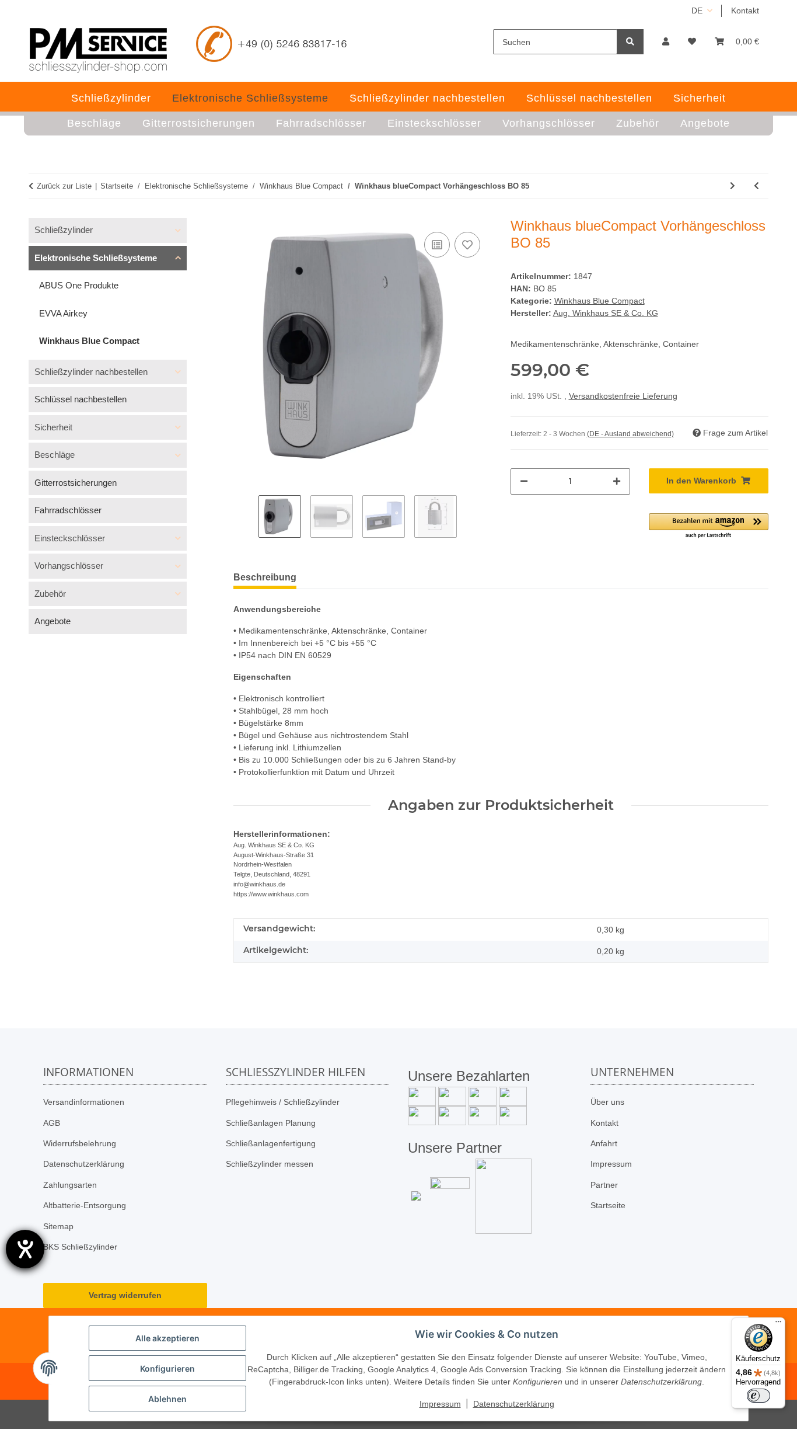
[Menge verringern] (524, 481)
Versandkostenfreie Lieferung (623, 396)
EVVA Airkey (63, 313)
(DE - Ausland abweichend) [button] (630, 434)
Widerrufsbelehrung (79, 1143)
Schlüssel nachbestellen (80, 399)
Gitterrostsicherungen (75, 483)
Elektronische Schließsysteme (95, 258)
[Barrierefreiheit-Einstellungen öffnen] (25, 1249)
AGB (51, 1123)
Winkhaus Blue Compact (599, 300)
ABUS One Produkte (78, 285)
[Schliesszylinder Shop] (98, 50)
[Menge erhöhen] (617, 481)
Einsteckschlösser (69, 538)
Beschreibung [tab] (264, 577)
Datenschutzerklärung (83, 1163)
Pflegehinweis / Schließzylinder (283, 1102)
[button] (666, 42)
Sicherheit (53, 427)
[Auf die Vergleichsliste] (437, 245)
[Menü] (778, 1324)
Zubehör (50, 594)
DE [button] (696, 10)
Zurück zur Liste (64, 186)
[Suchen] (630, 41)
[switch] (758, 1396)
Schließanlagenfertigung (271, 1143)
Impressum (611, 1163)
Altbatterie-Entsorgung (84, 1205)
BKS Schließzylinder (80, 1246)
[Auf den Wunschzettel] (467, 245)
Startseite (607, 1205)
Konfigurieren (167, 1368)
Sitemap (58, 1226)
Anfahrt (603, 1143)
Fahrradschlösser (68, 510)
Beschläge (54, 455)
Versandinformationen (83, 1102)
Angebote (52, 621)
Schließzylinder (63, 230)
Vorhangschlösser (68, 566)
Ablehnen (167, 1399)
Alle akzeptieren (167, 1338)
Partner (604, 1184)
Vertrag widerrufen (125, 1295)
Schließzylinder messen (269, 1163)
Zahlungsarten (70, 1184)
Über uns (607, 1102)
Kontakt (745, 10)
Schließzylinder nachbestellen (91, 372)
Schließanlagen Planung (271, 1123)
